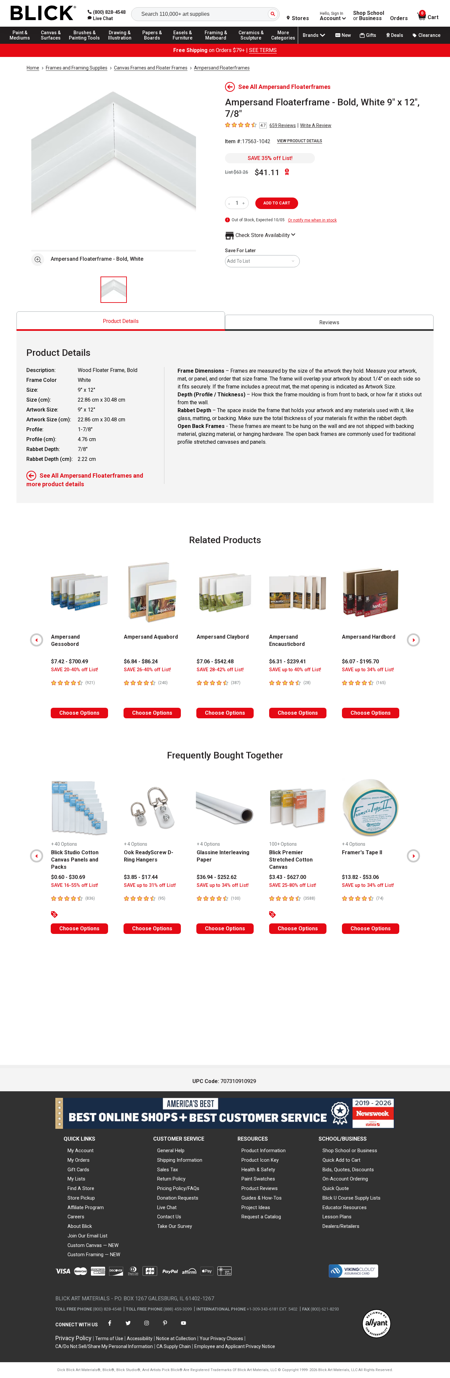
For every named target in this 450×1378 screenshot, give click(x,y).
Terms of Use (109, 1338)
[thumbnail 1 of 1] (113, 290)
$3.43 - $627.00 (287, 877)
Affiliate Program (86, 1207)
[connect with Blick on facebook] (109, 1327)
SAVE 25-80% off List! (292, 885)
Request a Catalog (261, 1217)
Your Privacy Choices (221, 1338)
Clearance (429, 35)
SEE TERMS (263, 50)
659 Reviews (282, 125)
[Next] (413, 640)
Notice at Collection (176, 1338)
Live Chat (167, 1207)
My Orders (79, 1160)
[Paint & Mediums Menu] (23, 43)
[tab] (120, 321)
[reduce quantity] (230, 203)
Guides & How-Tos (261, 1198)
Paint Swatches (258, 1179)
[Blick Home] (43, 13)
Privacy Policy (73, 1338)
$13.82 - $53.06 (360, 877)
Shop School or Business (350, 1150)
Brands (311, 35)
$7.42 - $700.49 (69, 661)
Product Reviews (259, 1188)
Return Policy (171, 1179)
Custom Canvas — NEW (93, 1245)
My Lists (76, 1179)
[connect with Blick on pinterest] (165, 1327)
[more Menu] (283, 43)
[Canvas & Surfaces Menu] (52, 43)
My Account (81, 1150)
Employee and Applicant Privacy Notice (234, 1346)
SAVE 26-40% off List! (147, 670)
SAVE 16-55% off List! (74, 885)
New (346, 35)
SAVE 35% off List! (270, 158)
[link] (100, 18)
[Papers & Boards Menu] (155, 43)
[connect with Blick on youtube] (183, 1327)
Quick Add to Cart (341, 1160)
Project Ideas (255, 1207)
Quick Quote (336, 1188)
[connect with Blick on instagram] (146, 1327)
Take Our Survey (174, 1226)
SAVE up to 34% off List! (368, 670)
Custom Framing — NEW (94, 1255)
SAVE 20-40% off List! (74, 670)
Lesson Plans (337, 1217)
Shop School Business (368, 16)
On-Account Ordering (345, 1179)
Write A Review (315, 125)
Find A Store (81, 1188)
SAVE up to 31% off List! (150, 885)
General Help (170, 1150)
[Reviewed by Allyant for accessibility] (376, 1324)
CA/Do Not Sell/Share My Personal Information (104, 1346)
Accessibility (140, 1338)
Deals (397, 35)
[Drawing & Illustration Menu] (120, 43)
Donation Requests (177, 1198)
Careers (76, 1217)
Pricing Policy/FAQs (178, 1188)
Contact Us (169, 1217)
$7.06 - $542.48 (215, 661)
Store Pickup (81, 1198)
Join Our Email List (87, 1236)
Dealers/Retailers (341, 1226)
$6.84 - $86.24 (141, 661)
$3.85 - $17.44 (141, 877)
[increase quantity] (244, 203)
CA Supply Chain (173, 1346)
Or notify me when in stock (312, 220)
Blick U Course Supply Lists (351, 1198)
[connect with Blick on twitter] (128, 1327)
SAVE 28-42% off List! (220, 670)
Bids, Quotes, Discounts (348, 1170)
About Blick (80, 1226)
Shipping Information (179, 1160)
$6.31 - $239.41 (287, 661)
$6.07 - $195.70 (360, 661)
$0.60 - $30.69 (68, 877)
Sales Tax (167, 1170)
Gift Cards (78, 1170)
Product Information (263, 1150)
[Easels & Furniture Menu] (184, 43)
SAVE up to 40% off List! (295, 670)
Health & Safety (258, 1170)
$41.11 (267, 172)
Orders (399, 18)
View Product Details (299, 141)
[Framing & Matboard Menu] (216, 43)
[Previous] (36, 640)
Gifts (371, 35)
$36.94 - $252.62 (217, 877)
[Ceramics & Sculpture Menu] (251, 43)
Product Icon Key (260, 1160)
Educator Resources (345, 1207)
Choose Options (79, 713)
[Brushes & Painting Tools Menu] (85, 43)
